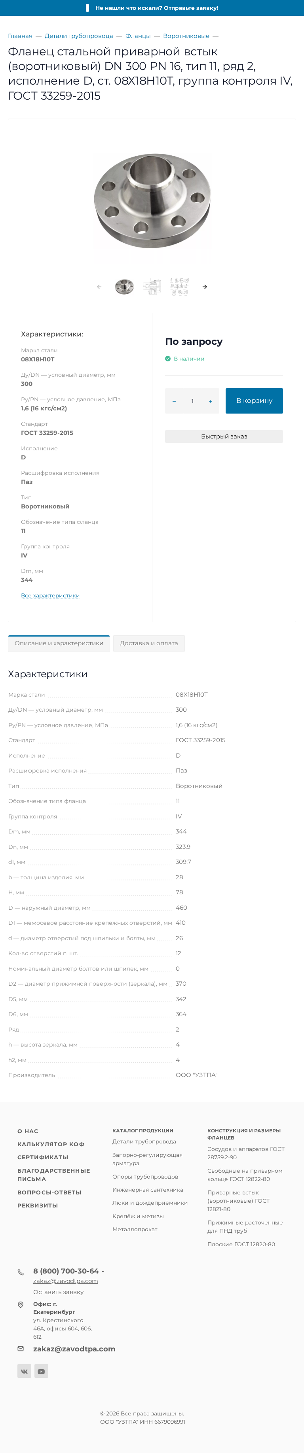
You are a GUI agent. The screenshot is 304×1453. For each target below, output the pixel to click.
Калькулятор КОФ (51, 1144)
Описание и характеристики (59, 643)
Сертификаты (42, 1157)
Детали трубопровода (144, 1141)
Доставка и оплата (149, 643)
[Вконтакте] (24, 1371)
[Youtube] (41, 1371)
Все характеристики (50, 595)
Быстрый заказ (224, 436)
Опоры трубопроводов (145, 1176)
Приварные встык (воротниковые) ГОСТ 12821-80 (238, 1201)
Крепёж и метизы (138, 1216)
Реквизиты (37, 1205)
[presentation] (99, 287)
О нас (28, 1131)
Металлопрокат (135, 1229)
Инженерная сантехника (147, 1190)
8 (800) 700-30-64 (66, 1271)
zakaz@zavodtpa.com (65, 1281)
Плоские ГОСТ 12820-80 (241, 1244)
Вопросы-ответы (49, 1192)
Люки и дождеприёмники (150, 1203)
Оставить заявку (58, 1292)
